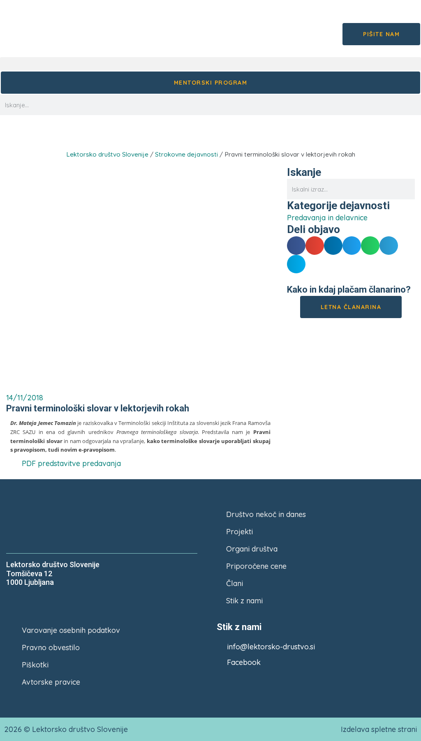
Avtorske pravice (51, 682)
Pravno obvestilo (51, 647)
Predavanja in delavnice (121, 137)
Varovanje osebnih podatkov (71, 630)
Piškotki (35, 664)
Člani (234, 583)
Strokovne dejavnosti (186, 154)
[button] (210, 64)
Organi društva (252, 549)
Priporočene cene (256, 566)
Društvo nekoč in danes (266, 514)
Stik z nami (244, 600)
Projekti (239, 531)
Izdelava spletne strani (379, 729)
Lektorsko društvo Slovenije (107, 154)
